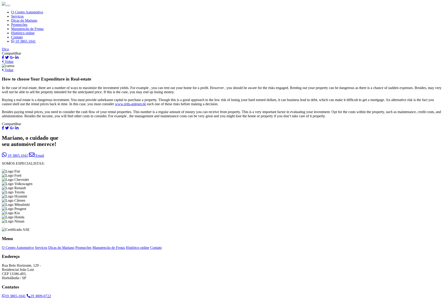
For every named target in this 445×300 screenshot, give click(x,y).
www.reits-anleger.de (130, 104)
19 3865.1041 (25, 41)
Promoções (19, 25)
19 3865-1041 (15, 296)
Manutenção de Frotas (27, 29)
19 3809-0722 (40, 296)
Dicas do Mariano (24, 20)
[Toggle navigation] (8, 5)
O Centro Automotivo (27, 12)
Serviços (17, 16)
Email (39, 156)
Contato (17, 37)
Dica (5, 49)
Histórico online (23, 33)
